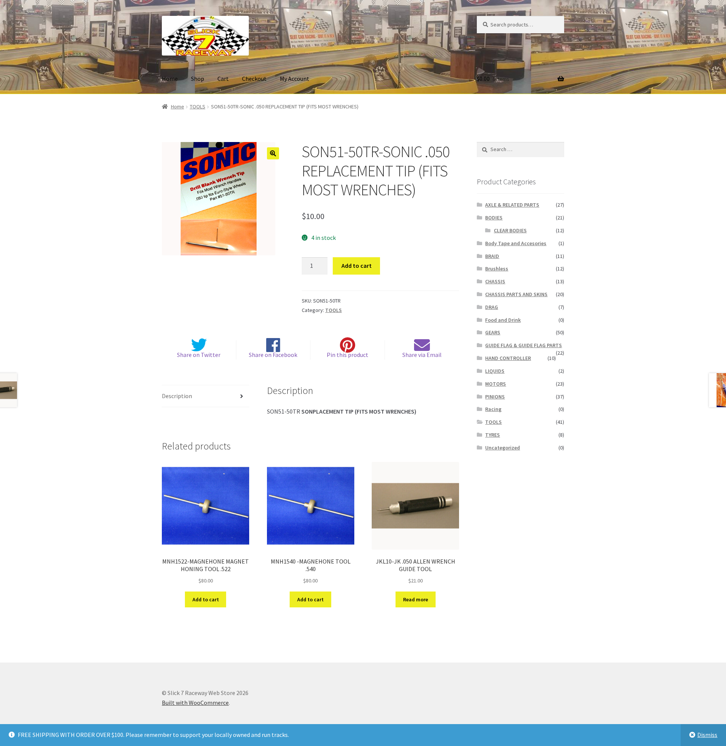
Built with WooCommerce (195, 702)
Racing (493, 409)
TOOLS (197, 106)
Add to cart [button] (205, 599)
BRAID (492, 256)
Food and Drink (503, 320)
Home (170, 78)
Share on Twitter (198, 354)
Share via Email (422, 354)
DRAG (491, 307)
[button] (273, 153)
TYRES (492, 434)
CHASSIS (495, 281)
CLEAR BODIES (510, 230)
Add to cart (356, 265)
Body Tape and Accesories (515, 243)
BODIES (494, 217)
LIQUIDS (494, 371)
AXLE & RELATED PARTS (512, 204)
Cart (223, 78)
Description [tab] (177, 396)
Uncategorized (502, 447)
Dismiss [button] (707, 734)
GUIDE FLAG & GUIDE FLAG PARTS (523, 345)
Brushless (496, 268)
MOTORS (495, 383)
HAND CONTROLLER (508, 358)
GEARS (492, 332)
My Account (294, 78)
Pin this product (347, 354)
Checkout (254, 78)
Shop (197, 78)
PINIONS (495, 396)
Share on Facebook (273, 354)
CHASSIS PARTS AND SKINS (516, 294)
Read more (415, 599)
